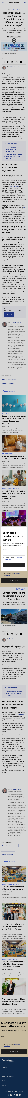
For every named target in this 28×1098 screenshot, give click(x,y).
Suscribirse (14, 564)
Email (5, 549)
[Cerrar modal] (24, 529)
